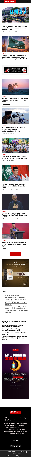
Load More (15, 254)
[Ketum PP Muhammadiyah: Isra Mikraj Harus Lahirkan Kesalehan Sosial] (15, 172)
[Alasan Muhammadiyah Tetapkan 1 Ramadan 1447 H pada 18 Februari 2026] (15, 87)
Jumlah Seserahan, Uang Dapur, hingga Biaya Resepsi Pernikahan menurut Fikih (15, 299)
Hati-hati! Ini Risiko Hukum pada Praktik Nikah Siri (14, 333)
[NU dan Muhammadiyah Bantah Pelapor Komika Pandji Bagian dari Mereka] (15, 202)
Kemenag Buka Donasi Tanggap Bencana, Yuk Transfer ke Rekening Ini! (14, 329)
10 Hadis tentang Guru (12, 295)
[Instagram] (17, 446)
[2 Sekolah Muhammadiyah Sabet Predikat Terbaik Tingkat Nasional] (15, 145)
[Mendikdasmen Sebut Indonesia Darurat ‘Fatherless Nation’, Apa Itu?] (15, 231)
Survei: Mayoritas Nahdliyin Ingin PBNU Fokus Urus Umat (14, 322)
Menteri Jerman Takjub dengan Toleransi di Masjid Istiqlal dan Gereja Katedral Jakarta (14, 338)
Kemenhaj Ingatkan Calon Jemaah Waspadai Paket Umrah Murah (12, 326)
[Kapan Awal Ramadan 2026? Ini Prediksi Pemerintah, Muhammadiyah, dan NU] (15, 116)
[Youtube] (20, 446)
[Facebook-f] (11, 446)
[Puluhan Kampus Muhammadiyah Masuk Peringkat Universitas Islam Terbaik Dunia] (15, 15)
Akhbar (4, 24)
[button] (3, 2)
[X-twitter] (14, 446)
